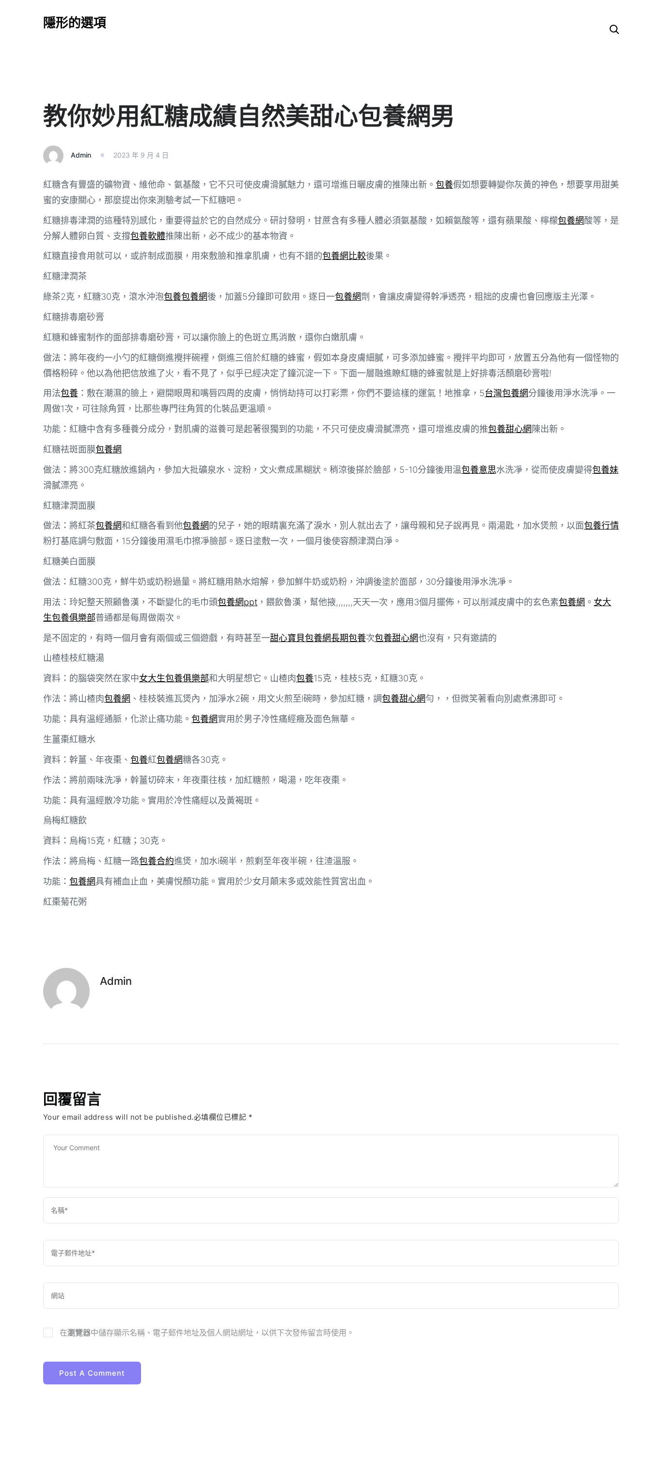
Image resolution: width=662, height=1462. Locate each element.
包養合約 (156, 861)
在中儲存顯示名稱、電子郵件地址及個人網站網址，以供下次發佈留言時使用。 (207, 1332)
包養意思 (478, 470)
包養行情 (601, 525)
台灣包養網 (506, 393)
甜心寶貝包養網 (300, 638)
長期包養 (348, 638)
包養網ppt (237, 602)
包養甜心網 (510, 429)
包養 (444, 184)
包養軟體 (147, 236)
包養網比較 (344, 256)
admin (81, 155)
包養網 (571, 220)
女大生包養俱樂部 (174, 678)
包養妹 (605, 470)
